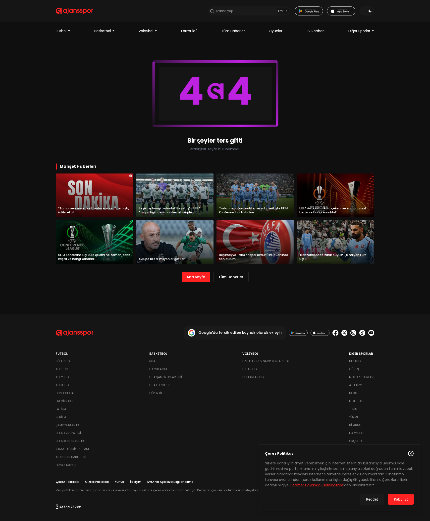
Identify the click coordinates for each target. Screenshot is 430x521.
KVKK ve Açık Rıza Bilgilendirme (170, 482)
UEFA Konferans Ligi (71, 441)
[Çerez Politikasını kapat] (411, 453)
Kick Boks (357, 401)
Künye (119, 482)
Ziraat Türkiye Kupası (72, 449)
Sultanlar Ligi (253, 377)
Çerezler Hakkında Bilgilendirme (316, 485)
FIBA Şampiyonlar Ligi (165, 377)
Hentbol (355, 361)
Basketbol (102, 30)
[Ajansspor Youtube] (371, 333)
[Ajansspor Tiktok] (362, 333)
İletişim (135, 482)
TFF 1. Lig (62, 369)
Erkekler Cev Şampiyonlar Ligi (265, 361)
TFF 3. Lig (62, 385)
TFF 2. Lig (62, 377)
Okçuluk (355, 441)
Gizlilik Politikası (97, 482)
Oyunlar (275, 30)
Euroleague (158, 369)
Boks (353, 393)
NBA (152, 361)
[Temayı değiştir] (366, 10)
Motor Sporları (361, 377)
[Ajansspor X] (344, 333)
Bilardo (355, 425)
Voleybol (146, 30)
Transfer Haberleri (71, 457)
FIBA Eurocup (159, 385)
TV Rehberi (315, 30)
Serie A (61, 417)
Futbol (61, 30)
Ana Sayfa (196, 276)
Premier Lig (64, 401)
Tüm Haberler (233, 30)
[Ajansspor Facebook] (335, 333)
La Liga (61, 409)
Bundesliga (65, 393)
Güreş (354, 369)
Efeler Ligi (250, 369)
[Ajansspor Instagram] (353, 333)
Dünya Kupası (66, 465)
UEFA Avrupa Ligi (68, 433)
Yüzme (354, 417)
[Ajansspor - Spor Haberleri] (74, 11)
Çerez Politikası (67, 482)
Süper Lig (63, 361)
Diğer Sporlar (359, 30)
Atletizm (355, 385)
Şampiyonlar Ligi (68, 425)
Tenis (353, 409)
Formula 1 (189, 30)
